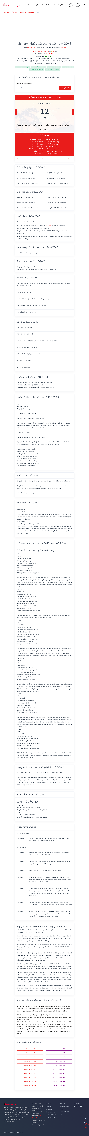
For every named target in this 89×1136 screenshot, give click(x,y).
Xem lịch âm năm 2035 (59, 1081)
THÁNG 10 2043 (44, 103)
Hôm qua (19, 159)
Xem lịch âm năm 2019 (30, 1061)
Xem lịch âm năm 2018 (30, 1057)
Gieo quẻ (37, 5)
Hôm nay (44, 159)
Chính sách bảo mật (64, 1113)
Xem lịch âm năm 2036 (59, 1086)
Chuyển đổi (65, 88)
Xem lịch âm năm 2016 (30, 1049)
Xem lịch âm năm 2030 (59, 1061)
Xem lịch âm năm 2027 (59, 1049)
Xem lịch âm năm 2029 (59, 1057)
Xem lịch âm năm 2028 (59, 1053)
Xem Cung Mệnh (78, 5)
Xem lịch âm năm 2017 (30, 1053)
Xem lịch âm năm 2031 (59, 1065)
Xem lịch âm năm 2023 (30, 1077)
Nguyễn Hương (31, 47)
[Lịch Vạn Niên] (11, 5)
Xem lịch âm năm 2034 (59, 1077)
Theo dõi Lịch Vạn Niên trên (40, 51)
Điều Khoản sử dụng (64, 1108)
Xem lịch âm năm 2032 (59, 1069)
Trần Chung (63, 47)
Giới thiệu (63, 1104)
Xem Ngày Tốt (58, 5)
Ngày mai (69, 159)
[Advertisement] (44, 26)
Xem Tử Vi (45, 5)
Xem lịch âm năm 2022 (30, 1073)
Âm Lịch (28, 5)
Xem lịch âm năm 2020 (30, 1065)
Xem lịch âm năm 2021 (30, 1069)
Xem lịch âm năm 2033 (59, 1073)
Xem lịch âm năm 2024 (30, 1081)
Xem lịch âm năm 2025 (30, 1086)
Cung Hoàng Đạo (71, 5)
